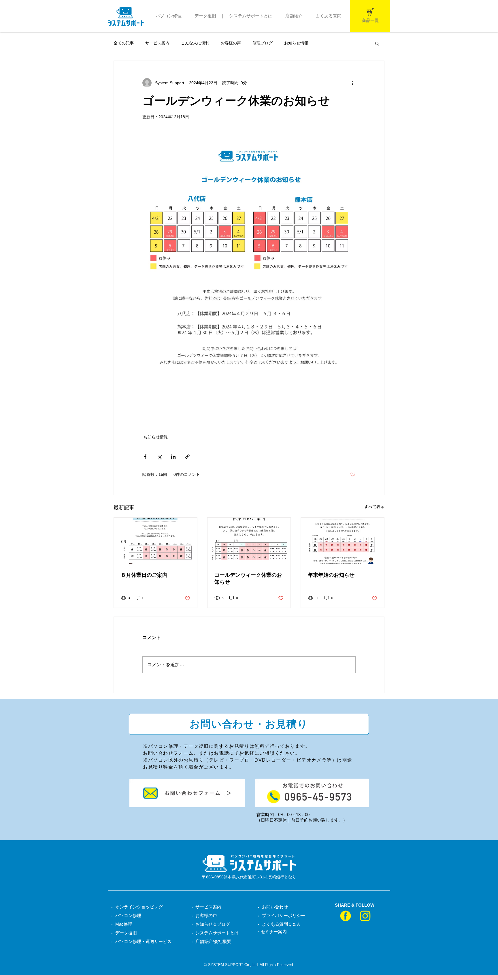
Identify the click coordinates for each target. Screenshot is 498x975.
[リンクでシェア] (187, 456)
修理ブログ (262, 43)
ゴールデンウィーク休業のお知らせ (248, 578)
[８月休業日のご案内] (155, 541)
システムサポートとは (250, 15)
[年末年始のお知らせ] (342, 541)
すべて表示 (374, 506)
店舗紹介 (294, 15)
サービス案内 (157, 43)
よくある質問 (329, 15)
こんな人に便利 (195, 43)
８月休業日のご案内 (144, 575)
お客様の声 (231, 43)
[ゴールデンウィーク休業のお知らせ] (249, 541)
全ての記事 (124, 43)
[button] (377, 43)
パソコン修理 (169, 15)
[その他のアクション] (352, 82)
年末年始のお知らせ (331, 575)
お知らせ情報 (296, 43)
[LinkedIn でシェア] (173, 456)
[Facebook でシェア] (145, 456)
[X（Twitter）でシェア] (159, 456)
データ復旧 (205, 15)
